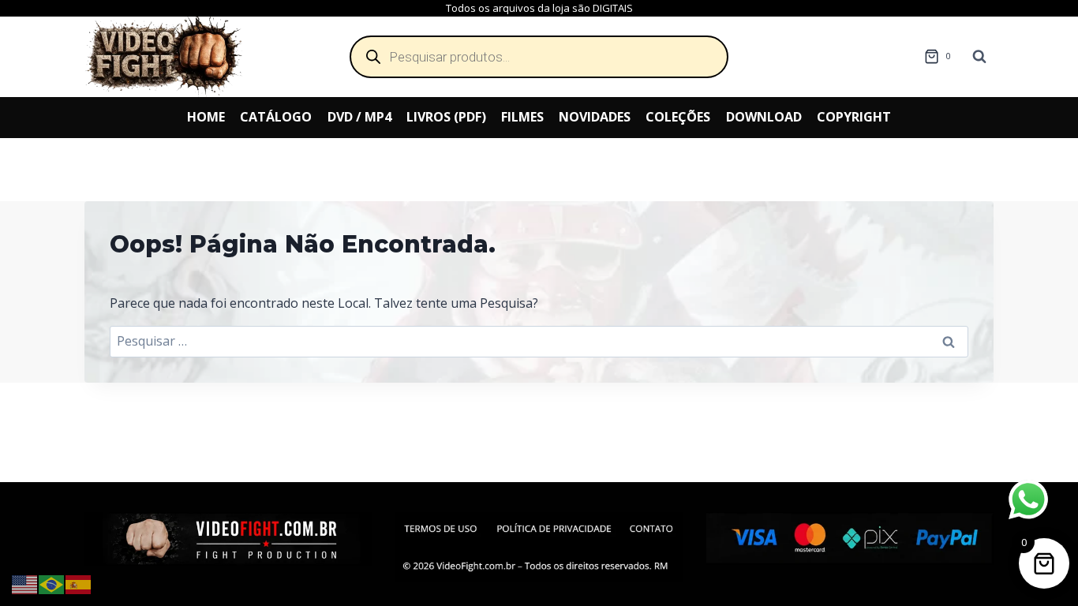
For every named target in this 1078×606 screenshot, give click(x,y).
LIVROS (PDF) (446, 116)
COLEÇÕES (678, 116)
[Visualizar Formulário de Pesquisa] (979, 57)
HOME (206, 116)
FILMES (522, 116)
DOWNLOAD (764, 116)
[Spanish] (79, 583)
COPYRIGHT (854, 116)
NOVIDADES (595, 116)
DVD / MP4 (359, 116)
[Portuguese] (52, 583)
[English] (25, 583)
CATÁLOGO (276, 116)
